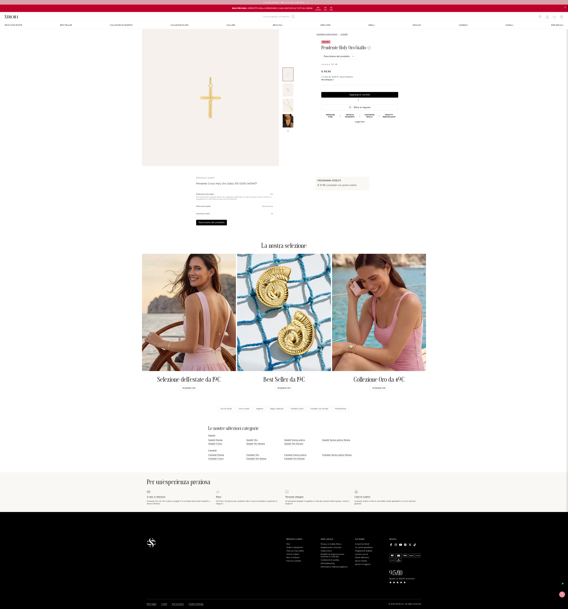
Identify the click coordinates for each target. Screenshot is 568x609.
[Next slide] (288, 131)
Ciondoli (344, 34)
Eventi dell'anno (362, 557)
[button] (359, 118)
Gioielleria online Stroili (327, 34)
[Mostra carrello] (561, 17)
